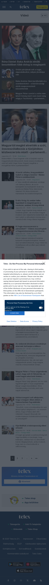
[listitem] (24, 303)
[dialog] (24, 293)
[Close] (44, 264)
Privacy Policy (37, 321)
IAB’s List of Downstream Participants (27, 295)
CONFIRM (14, 313)
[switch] (41, 308)
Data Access (24, 321)
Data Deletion (12, 321)
